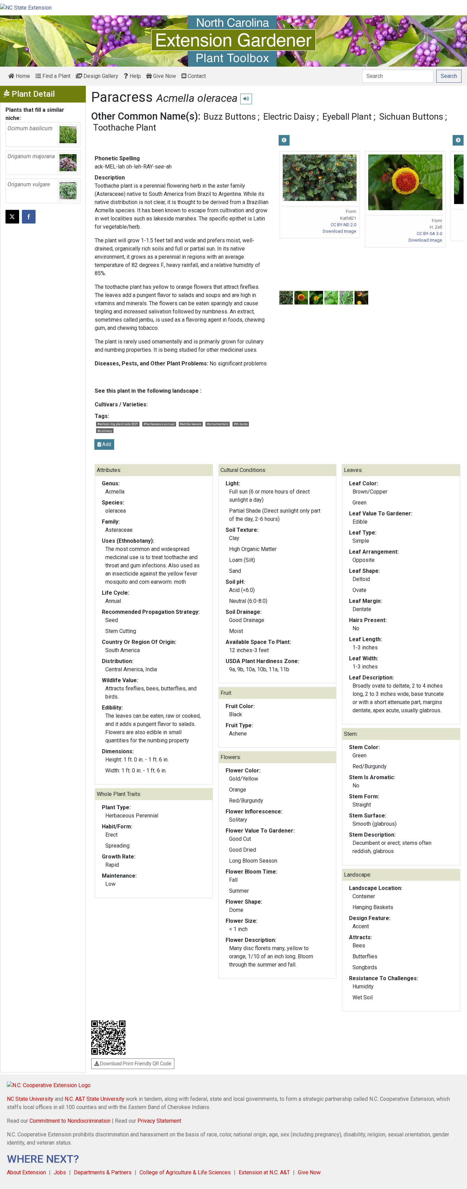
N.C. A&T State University (94, 1099)
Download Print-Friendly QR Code (135, 1063)
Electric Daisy (289, 116)
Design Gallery (100, 76)
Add (106, 444)
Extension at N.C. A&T (264, 1172)
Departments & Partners (103, 1172)
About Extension (26, 1172)
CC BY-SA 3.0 (429, 233)
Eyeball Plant (347, 116)
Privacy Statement (159, 1121)
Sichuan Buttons (411, 116)
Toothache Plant (124, 127)
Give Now (164, 76)
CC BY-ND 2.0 (343, 224)
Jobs (60, 1172)
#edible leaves (190, 424)
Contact (196, 76)
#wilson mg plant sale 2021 (117, 424)
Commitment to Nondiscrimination (69, 1121)
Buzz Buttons (229, 116)
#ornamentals (217, 424)
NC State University (30, 1099)
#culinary (104, 431)
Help (134, 76)
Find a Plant (55, 76)
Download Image (339, 231)
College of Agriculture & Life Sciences (185, 1172)
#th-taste (241, 424)
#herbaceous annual (159, 424)
